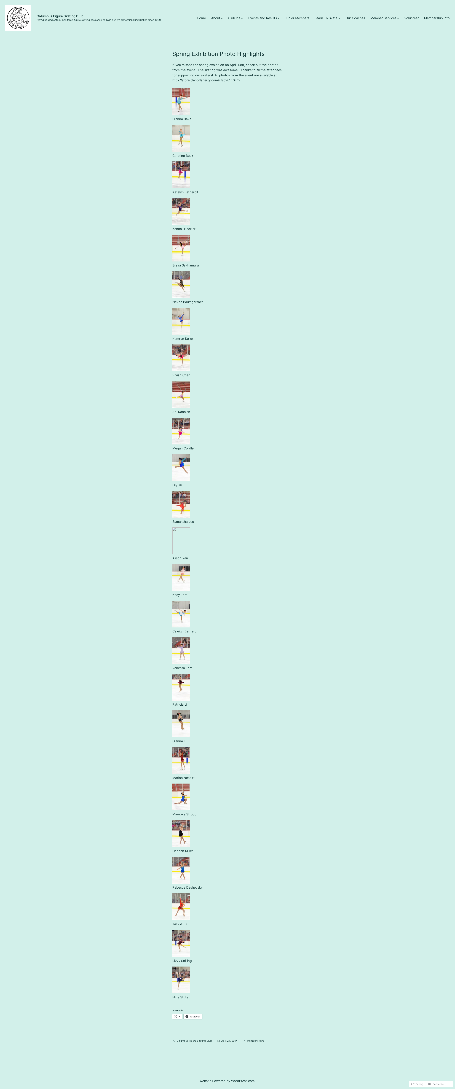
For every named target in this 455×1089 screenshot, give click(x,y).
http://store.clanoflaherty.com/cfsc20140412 (206, 80)
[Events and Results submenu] (279, 18)
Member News (255, 1040)
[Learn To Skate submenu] (339, 18)
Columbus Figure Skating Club (59, 16)
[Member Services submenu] (398, 18)
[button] (227, 105)
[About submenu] (222, 18)
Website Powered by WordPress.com (227, 1081)
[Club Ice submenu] (242, 18)
